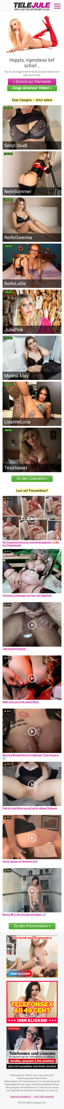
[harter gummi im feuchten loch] (32, 837)
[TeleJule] (32, 6)
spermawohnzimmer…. (15, 648)
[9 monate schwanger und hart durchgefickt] (32, 571)
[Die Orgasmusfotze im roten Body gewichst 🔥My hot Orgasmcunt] (32, 518)
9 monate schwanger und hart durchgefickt (27, 595)
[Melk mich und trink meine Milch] (32, 677)
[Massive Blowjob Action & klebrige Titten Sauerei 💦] (32, 731)
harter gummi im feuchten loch (20, 861)
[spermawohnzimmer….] (32, 624)
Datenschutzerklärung (20, 1096)
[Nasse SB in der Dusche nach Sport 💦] (32, 890)
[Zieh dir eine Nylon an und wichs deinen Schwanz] (32, 784)
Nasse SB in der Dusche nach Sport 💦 (24, 914)
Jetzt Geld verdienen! (44, 1096)
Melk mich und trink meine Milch (21, 702)
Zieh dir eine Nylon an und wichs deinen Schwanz (30, 808)
